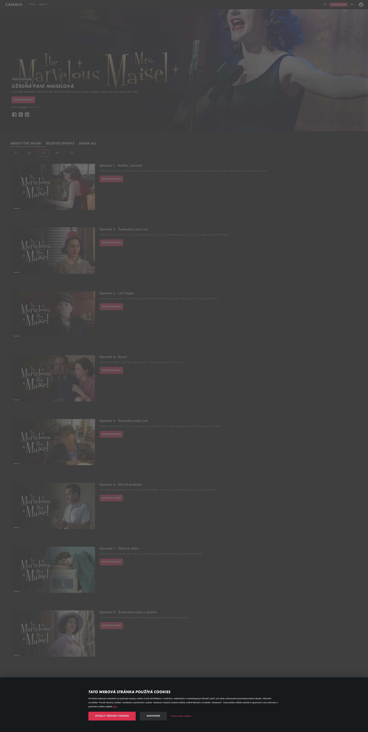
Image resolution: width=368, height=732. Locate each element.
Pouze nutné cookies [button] (181, 716)
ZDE (115, 706)
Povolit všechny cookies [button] (112, 716)
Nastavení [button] (153, 716)
